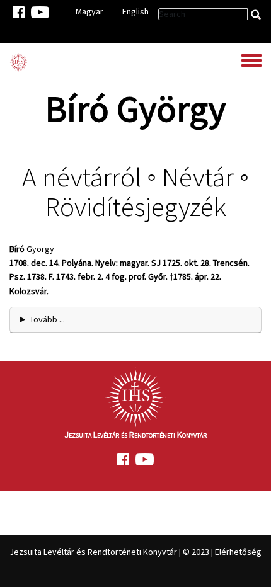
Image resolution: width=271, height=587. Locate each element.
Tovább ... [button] (47, 319)
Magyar (89, 11)
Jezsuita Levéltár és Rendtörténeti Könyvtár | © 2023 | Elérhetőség (135, 551)
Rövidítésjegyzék (135, 207)
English (135, 11)
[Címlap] (18, 62)
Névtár (198, 177)
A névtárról (81, 177)
